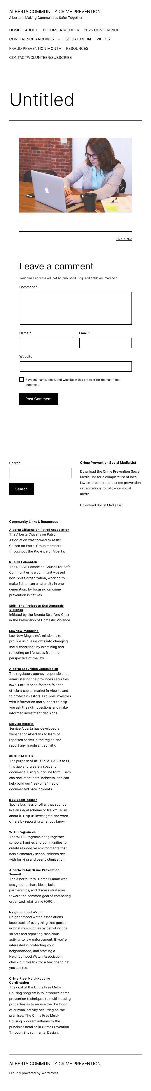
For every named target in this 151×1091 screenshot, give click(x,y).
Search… (16, 463)
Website (25, 356)
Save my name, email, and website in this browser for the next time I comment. (73, 382)
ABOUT (31, 30)
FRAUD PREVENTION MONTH (35, 48)
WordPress (49, 1073)
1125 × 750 (124, 239)
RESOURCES (77, 48)
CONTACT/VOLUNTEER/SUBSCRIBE (40, 57)
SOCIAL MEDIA (78, 39)
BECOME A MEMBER (61, 30)
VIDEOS (103, 39)
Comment (28, 287)
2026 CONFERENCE (101, 30)
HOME (14, 30)
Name (25, 333)
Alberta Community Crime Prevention (55, 11)
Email (84, 333)
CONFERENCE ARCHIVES (31, 39)
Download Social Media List (101, 505)
